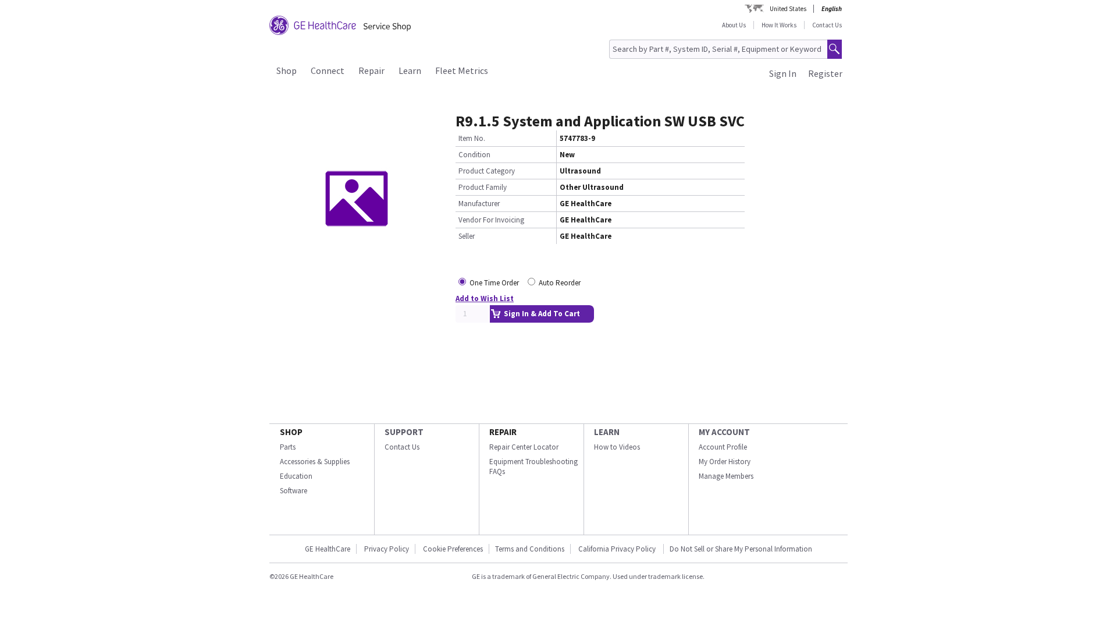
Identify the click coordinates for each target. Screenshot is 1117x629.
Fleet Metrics (461, 70)
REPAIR (503, 431)
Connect (327, 70)
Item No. (471, 138)
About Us (734, 25)
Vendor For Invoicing (491, 220)
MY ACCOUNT (724, 431)
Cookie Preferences (453, 549)
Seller (466, 236)
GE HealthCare (327, 549)
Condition (474, 155)
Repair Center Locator (523, 447)
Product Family (482, 187)
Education (296, 476)
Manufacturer (479, 204)
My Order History (724, 462)
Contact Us (827, 25)
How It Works (779, 25)
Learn (410, 70)
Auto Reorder (560, 283)
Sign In (782, 73)
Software (293, 491)
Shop (286, 70)
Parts (288, 447)
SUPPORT (404, 431)
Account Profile (723, 447)
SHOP (291, 431)
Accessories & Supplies (315, 462)
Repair (371, 70)
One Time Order (494, 283)
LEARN (607, 431)
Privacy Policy (386, 549)
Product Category (486, 171)
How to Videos (617, 447)
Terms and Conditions (529, 549)
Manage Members (726, 476)
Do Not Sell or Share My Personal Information (741, 549)
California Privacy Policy (617, 549)
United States (788, 9)
